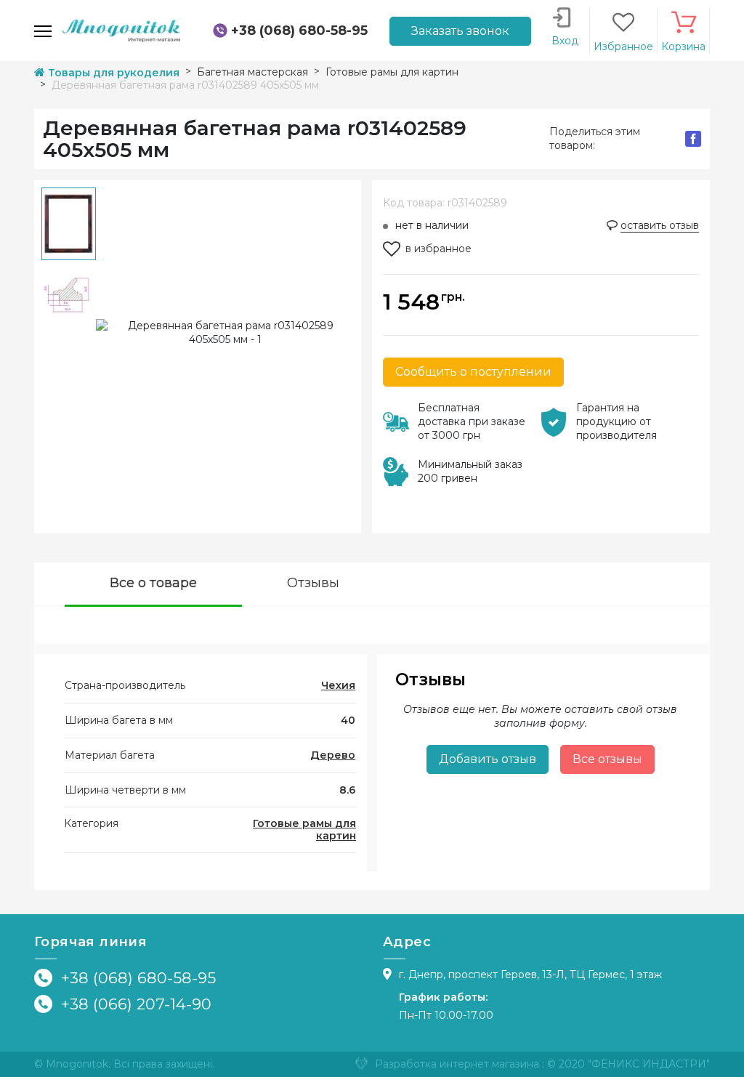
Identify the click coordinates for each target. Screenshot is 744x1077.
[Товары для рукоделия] (121, 29)
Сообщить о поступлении (473, 372)
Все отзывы (607, 759)
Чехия (338, 685)
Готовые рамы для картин (304, 829)
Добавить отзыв (487, 759)
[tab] (153, 584)
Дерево (332, 755)
